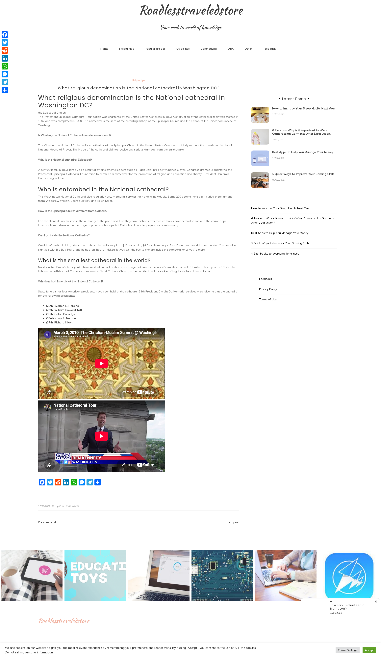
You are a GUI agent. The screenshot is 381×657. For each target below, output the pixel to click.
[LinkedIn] (5, 58)
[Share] (5, 90)
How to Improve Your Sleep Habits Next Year (303, 108)
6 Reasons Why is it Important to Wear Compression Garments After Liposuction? (302, 131)
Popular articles (155, 48)
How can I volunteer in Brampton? (347, 607)
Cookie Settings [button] (347, 650)
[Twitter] (5, 42)
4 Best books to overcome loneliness (275, 253)
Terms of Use (268, 299)
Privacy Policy (268, 289)
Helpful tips (126, 48)
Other (248, 48)
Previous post (47, 522)
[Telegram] (5, 82)
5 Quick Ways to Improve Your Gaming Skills (303, 174)
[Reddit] (5, 50)
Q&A (231, 48)
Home (104, 48)
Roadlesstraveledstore (191, 10)
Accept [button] (369, 650)
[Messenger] (5, 74)
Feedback (269, 48)
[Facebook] (5, 35)
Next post (233, 522)
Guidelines (183, 48)
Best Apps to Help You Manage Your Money (302, 152)
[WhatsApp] (5, 66)
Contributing (209, 48)
